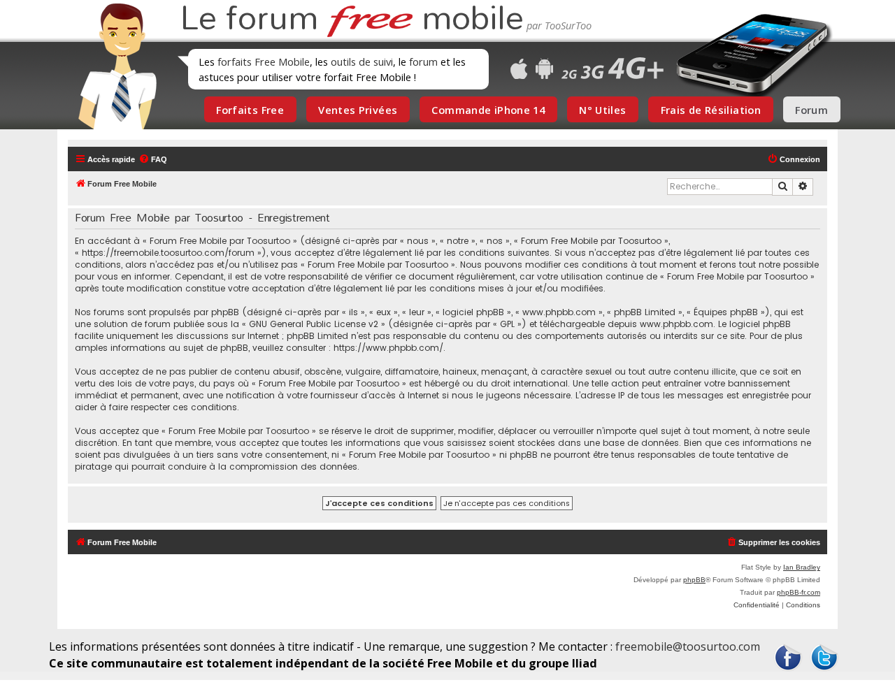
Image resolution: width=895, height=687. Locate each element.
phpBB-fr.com (798, 592)
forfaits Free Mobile (263, 61)
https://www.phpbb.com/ (388, 348)
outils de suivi (362, 61)
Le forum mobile (352, 19)
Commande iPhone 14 (488, 110)
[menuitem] (152, 159)
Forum (811, 110)
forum (423, 61)
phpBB (694, 580)
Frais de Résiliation (711, 110)
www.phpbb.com (676, 324)
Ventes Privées (357, 110)
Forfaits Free (250, 110)
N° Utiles (602, 110)
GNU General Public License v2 (313, 324)
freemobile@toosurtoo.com (687, 646)
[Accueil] (113, 66)
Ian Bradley (801, 567)
